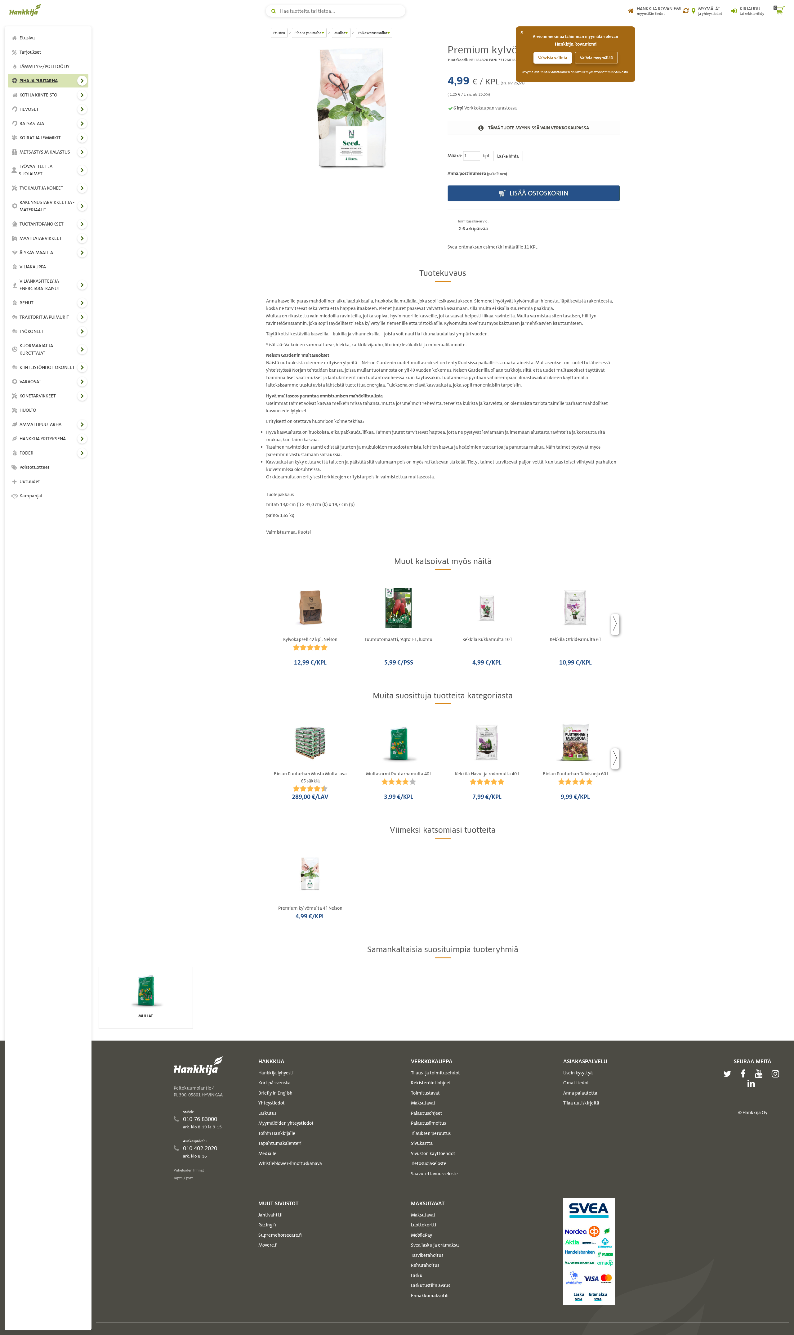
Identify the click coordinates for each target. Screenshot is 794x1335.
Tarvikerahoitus (427, 1255)
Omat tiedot (576, 1083)
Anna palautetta (580, 1093)
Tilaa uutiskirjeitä (581, 1103)
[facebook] (745, 1073)
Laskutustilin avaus (430, 1285)
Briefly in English (275, 1093)
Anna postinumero (477, 173)
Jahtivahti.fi (270, 1215)
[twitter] (728, 1073)
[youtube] (760, 1073)
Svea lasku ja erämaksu (435, 1245)
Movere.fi (268, 1245)
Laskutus (267, 1113)
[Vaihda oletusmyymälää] (686, 11)
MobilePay (421, 1235)
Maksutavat (423, 1103)
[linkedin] (752, 1083)
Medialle (267, 1153)
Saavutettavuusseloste (434, 1174)
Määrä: (455, 156)
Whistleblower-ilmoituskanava (290, 1163)
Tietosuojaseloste (428, 1163)
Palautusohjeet (426, 1113)
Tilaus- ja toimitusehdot (435, 1073)
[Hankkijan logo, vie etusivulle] (26, 10)
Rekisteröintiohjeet (431, 1083)
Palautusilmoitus (428, 1123)
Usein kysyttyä (578, 1073)
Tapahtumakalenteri (279, 1143)
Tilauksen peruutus (431, 1133)
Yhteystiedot (271, 1103)
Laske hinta (508, 156)
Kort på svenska (274, 1083)
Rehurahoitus (425, 1265)
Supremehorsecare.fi (280, 1235)
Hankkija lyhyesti (275, 1073)
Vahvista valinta (552, 57)
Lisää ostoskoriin (538, 193)
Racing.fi (267, 1225)
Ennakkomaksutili (429, 1295)
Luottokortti (423, 1225)
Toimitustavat (425, 1093)
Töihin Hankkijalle (276, 1133)
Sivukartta (422, 1143)
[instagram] (777, 1073)
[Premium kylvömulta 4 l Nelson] (352, 119)
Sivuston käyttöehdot (433, 1153)
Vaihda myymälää (596, 57)
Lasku (416, 1275)
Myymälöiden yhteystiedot (286, 1123)
